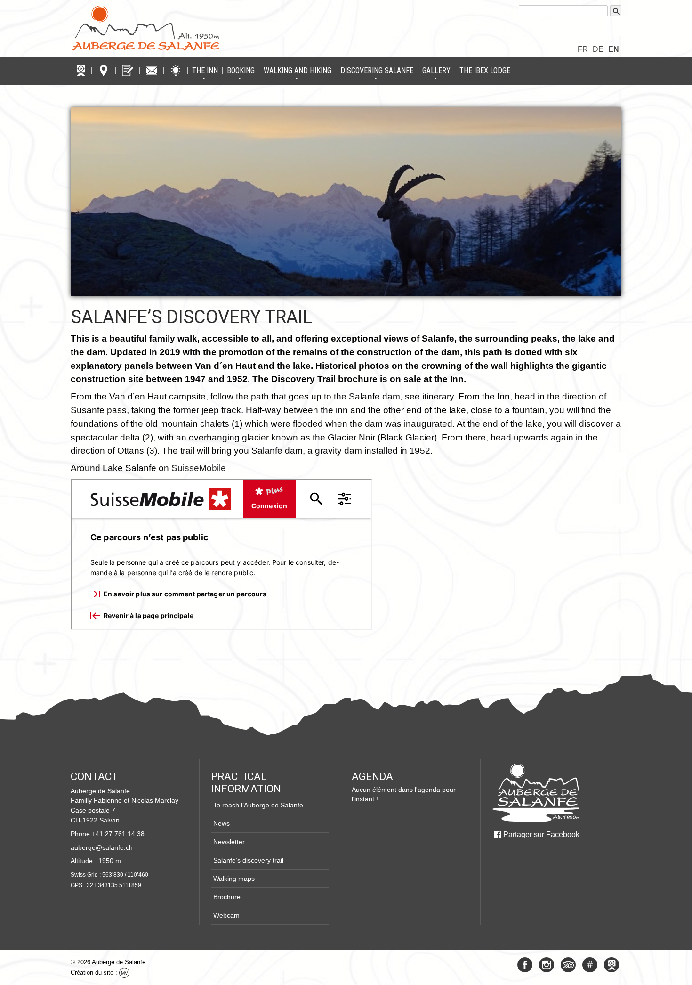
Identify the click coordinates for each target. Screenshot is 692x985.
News (221, 823)
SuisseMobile (198, 468)
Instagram (546, 964)
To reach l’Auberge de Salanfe (258, 805)
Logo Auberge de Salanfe (146, 28)
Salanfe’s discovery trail (191, 316)
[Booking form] (127, 70)
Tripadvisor (568, 964)
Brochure (227, 897)
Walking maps (234, 878)
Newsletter (229, 842)
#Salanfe (589, 964)
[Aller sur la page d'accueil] (535, 793)
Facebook (524, 964)
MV (124, 973)
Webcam (226, 915)
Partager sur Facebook (541, 834)
